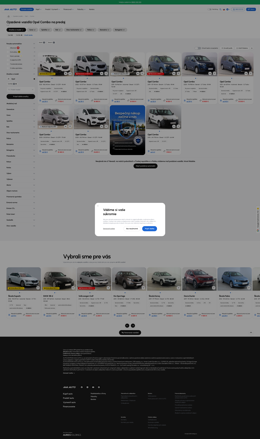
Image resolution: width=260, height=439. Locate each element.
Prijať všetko (149, 229)
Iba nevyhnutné (132, 229)
